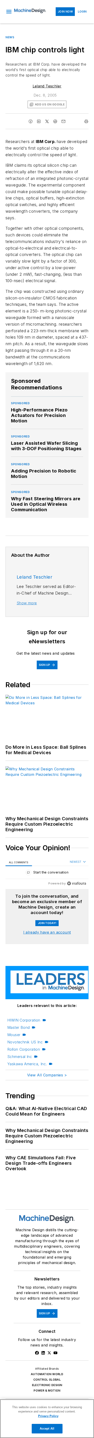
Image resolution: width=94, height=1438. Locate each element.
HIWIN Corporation (23, 1020)
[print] (86, 121)
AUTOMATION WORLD (47, 1374)
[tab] (18, 862)
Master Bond (18, 1027)
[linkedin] (39, 121)
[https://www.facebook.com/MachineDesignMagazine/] (37, 1353)
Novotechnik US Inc (25, 1042)
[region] (47, 873)
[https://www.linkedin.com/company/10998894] (43, 1353)
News (9, 37)
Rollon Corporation (23, 1049)
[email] (63, 121)
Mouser (13, 1034)
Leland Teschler (47, 86)
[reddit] (55, 121)
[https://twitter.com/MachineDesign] (49, 1353)
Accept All (47, 1428)
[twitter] (47, 121)
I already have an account (47, 932)
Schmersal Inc (19, 1056)
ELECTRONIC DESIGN (47, 1385)
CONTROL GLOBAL (47, 1379)
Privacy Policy (48, 1416)
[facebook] (30, 121)
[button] (8, 11)
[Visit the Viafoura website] (76, 883)
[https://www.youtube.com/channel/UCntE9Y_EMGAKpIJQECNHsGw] (55, 1353)
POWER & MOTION (47, 1390)
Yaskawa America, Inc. (27, 1064)
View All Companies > (47, 1075)
